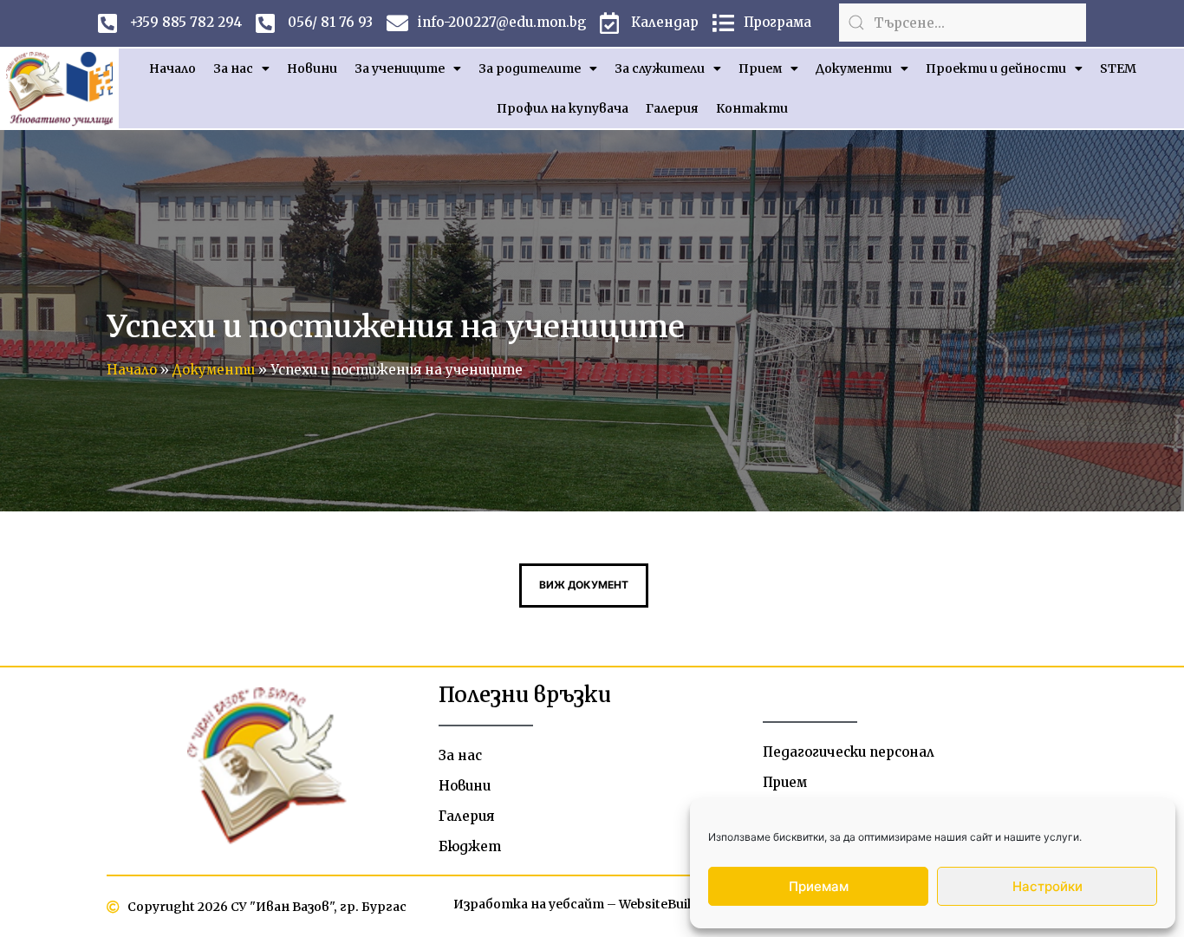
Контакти (752, 108)
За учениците (400, 68)
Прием (760, 68)
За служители (660, 68)
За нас (233, 68)
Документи (854, 68)
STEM (1118, 68)
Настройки (1047, 886)
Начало (172, 68)
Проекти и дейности (996, 68)
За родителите (529, 68)
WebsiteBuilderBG (674, 904)
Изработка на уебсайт (528, 904)
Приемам (819, 886)
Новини (312, 68)
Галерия (672, 108)
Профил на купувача (562, 108)
